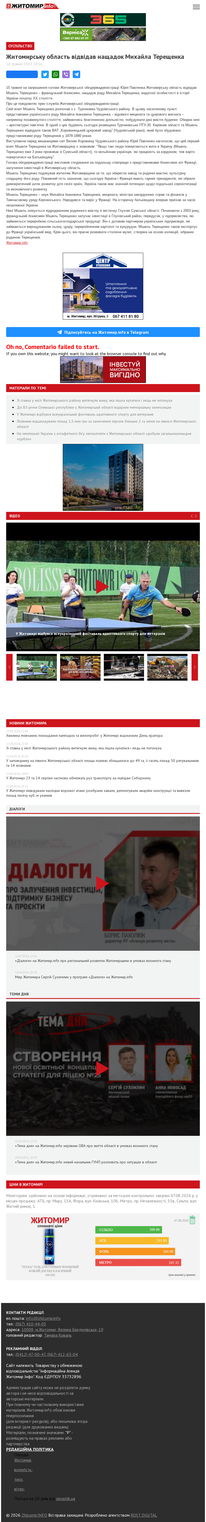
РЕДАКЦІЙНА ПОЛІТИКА (30, 1449)
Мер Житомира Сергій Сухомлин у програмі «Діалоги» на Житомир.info (74, 977)
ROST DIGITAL (144, 1515)
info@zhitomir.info (43, 1318)
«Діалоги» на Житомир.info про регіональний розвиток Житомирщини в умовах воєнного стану (93, 960)
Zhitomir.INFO (34, 1515)
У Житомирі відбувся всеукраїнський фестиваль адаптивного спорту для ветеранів (85, 414)
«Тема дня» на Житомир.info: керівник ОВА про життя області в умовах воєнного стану (86, 1145)
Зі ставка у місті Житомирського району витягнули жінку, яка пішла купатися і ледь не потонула (94, 400)
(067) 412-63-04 (62, 1354)
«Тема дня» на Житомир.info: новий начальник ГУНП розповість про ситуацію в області (86, 1162)
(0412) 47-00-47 (30, 1354)
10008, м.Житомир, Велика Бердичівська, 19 (62, 1329)
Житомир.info (17, 243)
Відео (14, 515)
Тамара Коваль (58, 1335)
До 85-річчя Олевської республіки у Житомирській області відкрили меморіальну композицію (94, 407)
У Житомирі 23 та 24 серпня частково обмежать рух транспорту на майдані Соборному (78, 778)
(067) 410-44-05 (31, 1324)
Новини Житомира (27, 723)
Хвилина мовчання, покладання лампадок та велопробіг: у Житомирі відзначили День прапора (84, 735)
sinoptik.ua (65, 1498)
